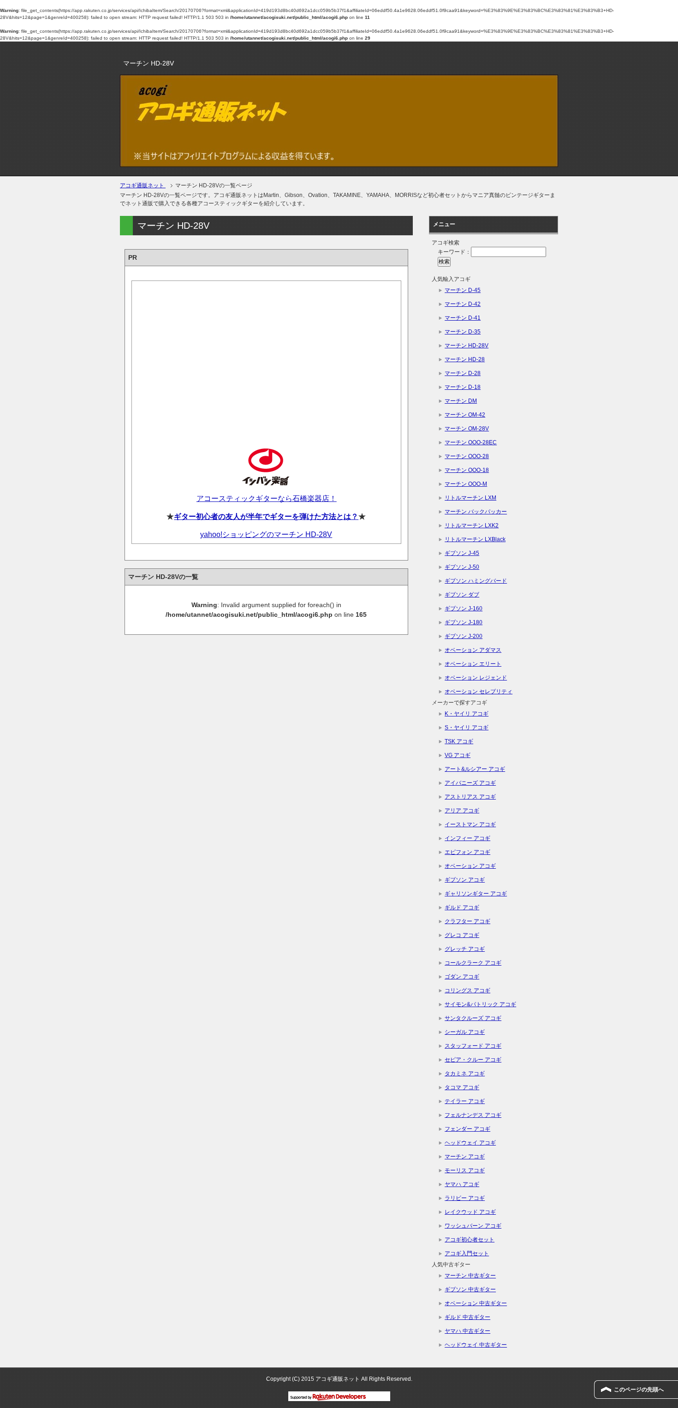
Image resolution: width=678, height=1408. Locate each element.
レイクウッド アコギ (470, 1212)
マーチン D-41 (463, 318)
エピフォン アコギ (467, 852)
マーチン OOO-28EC (471, 442)
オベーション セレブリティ (478, 691)
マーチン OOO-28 (467, 456)
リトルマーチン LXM (470, 498)
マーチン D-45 (463, 290)
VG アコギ (457, 755)
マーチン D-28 (463, 373)
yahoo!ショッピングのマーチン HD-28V (266, 534)
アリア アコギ (462, 810)
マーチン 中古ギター (470, 1275)
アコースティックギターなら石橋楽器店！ (266, 498)
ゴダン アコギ (462, 976)
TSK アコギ (459, 741)
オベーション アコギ (470, 866)
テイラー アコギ (465, 1101)
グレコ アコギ (462, 935)
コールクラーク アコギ (473, 963)
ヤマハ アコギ (462, 1184)
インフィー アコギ (467, 838)
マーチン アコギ (465, 1156)
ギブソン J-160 (463, 608)
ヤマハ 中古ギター (467, 1331)
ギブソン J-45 (462, 553)
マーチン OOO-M (466, 484)
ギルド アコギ (462, 907)
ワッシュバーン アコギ (473, 1226)
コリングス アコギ (467, 990)
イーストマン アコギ (470, 824)
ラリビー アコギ (465, 1198)
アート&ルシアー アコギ (475, 769)
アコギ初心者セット (469, 1239)
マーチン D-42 (463, 304)
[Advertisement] (266, 357)
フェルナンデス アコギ (473, 1115)
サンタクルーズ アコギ (473, 1018)
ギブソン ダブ (462, 594)
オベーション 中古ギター (476, 1303)
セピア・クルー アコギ (473, 1059)
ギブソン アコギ (465, 880)
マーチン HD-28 (465, 359)
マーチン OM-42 (465, 415)
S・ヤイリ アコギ (466, 727)
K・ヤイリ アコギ (466, 713)
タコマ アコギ (462, 1087)
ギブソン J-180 (463, 622)
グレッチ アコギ (465, 949)
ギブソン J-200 (463, 636)
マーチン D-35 (463, 331)
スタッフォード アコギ (473, 1046)
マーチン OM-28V (467, 428)
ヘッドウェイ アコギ (470, 1143)
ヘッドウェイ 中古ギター (476, 1345)
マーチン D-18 (463, 387)
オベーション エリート (473, 664)
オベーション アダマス (473, 650)
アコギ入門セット (467, 1253)
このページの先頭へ (639, 1389)
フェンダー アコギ (467, 1129)
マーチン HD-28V (466, 345)
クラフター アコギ (467, 921)
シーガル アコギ (465, 1032)
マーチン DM (461, 401)
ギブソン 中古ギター (470, 1289)
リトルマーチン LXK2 (472, 525)
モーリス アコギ (465, 1170)
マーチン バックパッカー (476, 511)
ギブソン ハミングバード (476, 581)
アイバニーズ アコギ (470, 783)
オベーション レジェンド (476, 677)
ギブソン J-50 (462, 567)
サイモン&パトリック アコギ (480, 1004)
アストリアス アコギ (470, 796)
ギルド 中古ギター (467, 1317)
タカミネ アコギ (465, 1073)
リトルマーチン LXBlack (475, 539)
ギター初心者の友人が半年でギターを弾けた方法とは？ (266, 516)
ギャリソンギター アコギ (476, 893)
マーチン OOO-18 (467, 470)
